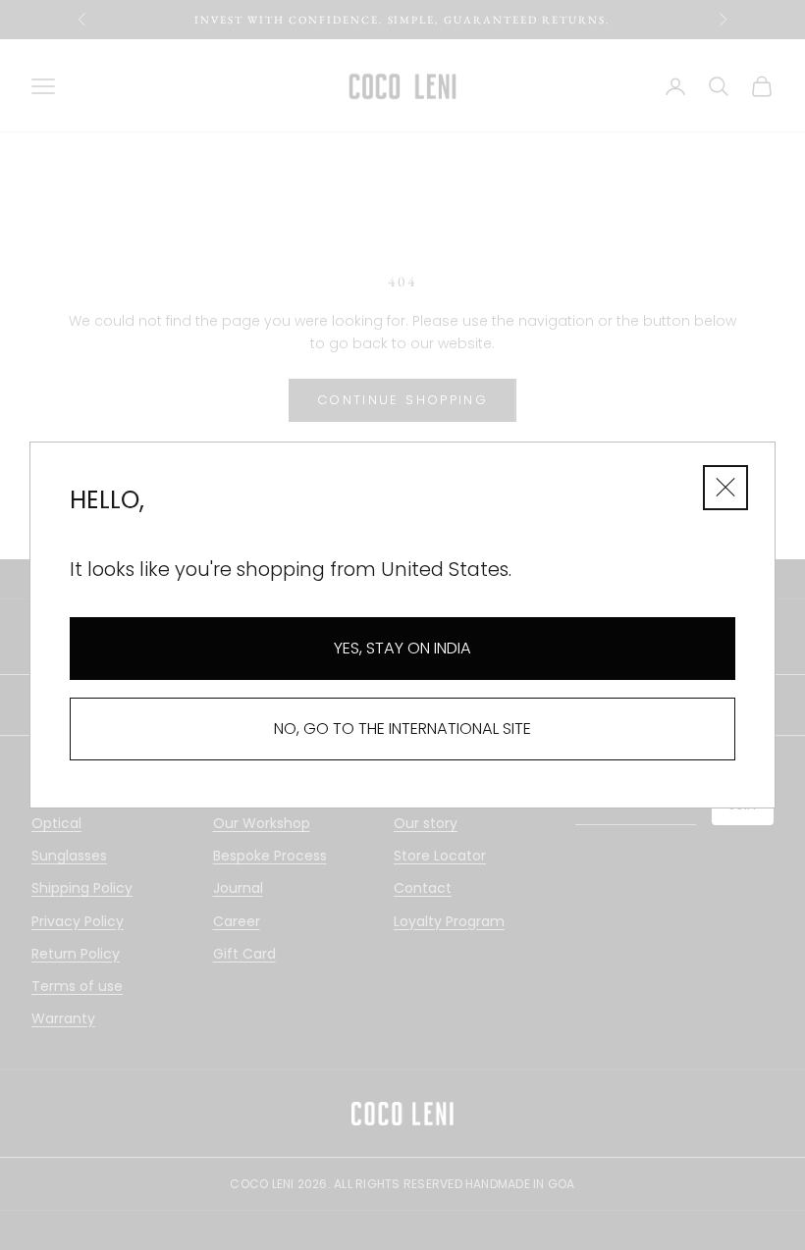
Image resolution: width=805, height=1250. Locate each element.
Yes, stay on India (402, 648)
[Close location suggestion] (725, 487)
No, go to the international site (402, 728)
